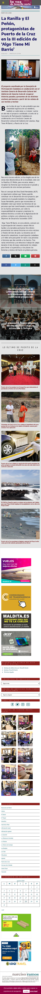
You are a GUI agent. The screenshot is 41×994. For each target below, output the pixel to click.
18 (9, 898)
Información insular (6, 828)
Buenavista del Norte (6, 808)
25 (9, 901)
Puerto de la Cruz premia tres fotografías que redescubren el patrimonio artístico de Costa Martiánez (19, 388)
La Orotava (4, 841)
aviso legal (33, 991)
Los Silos (3, 852)
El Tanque (3, 818)
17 (4, 898)
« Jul (2, 910)
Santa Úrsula (4, 868)
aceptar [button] (26, 991)
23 (37, 898)
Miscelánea (4, 855)
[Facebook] (6, 265)
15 (31, 894)
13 (20, 894)
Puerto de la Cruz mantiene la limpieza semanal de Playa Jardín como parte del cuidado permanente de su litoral (20, 542)
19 (14, 898)
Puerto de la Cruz (6, 13)
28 (26, 901)
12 (14, 894)
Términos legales (9, 672)
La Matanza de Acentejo (7, 838)
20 (20, 898)
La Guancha (4, 835)
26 (14, 901)
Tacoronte (3, 872)
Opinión (3, 858)
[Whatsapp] (25, 265)
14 (25, 894)
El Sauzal (3, 814)
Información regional (6, 831)
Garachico (3, 821)
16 (37, 894)
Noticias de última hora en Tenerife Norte (16, 668)
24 (4, 901)
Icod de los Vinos (5, 825)
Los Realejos (4, 848)
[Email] (35, 265)
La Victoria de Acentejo (7, 845)
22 (31, 898)
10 (4, 894)
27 (20, 901)
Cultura (3, 811)
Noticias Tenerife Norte (11, 670)
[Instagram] (22, 704)
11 (9, 894)
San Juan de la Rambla (6, 865)
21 (25, 898)
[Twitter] (15, 265)
